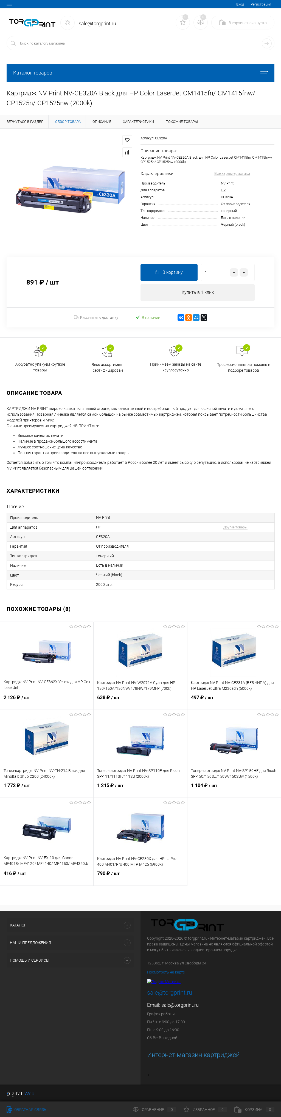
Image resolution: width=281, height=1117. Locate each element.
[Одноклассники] (188, 317)
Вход (240, 4)
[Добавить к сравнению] (127, 152)
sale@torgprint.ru (180, 1005)
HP (223, 190)
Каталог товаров (32, 73)
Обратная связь (29, 1109)
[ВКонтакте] (181, 317)
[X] (204, 317)
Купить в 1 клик (198, 292)
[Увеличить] (70, 189)
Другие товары (235, 527)
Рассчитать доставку (99, 317)
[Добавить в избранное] (127, 140)
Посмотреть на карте (166, 972)
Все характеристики (232, 173)
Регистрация (261, 4)
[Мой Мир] (196, 317)
